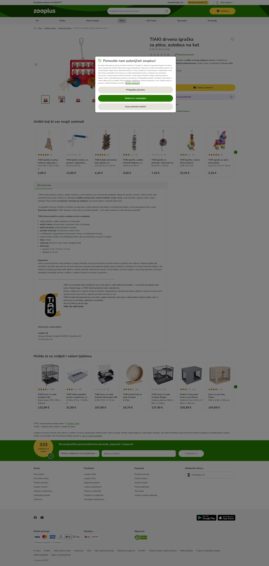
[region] (135, 84)
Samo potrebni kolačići (135, 106)
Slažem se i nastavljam (135, 98)
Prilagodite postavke (135, 89)
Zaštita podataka (132, 83)
